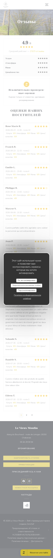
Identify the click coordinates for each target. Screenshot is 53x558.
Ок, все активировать (26, 280)
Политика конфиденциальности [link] (27, 295)
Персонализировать (26, 290)
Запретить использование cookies (26, 285)
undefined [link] (27, 298)
